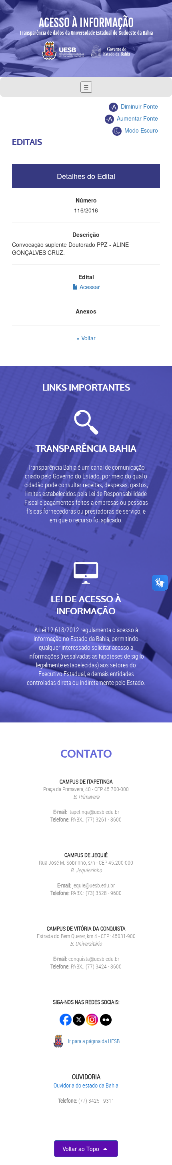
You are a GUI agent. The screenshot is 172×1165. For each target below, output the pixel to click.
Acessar (89, 287)
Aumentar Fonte (136, 118)
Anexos (86, 311)
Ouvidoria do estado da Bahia (86, 1085)
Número (86, 200)
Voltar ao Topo (81, 1149)
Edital (86, 277)
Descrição (86, 234)
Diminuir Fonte (138, 106)
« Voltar (86, 338)
